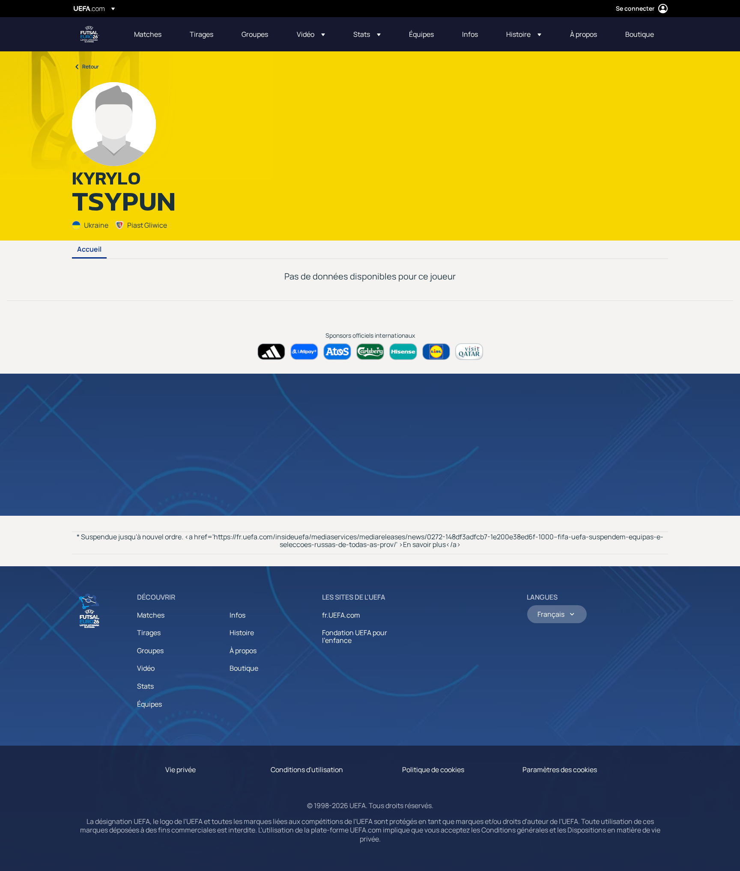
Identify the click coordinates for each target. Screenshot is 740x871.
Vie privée (180, 769)
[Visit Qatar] (469, 351)
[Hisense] (403, 351)
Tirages (149, 632)
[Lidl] (436, 351)
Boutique (244, 668)
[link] (147, 34)
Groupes (150, 650)
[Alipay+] (304, 351)
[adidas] (271, 351)
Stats (145, 686)
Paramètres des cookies (559, 769)
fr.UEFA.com (341, 615)
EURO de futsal (90, 34)
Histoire (242, 632)
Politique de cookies (433, 769)
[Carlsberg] (370, 351)
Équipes (149, 704)
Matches (150, 615)
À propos (243, 650)
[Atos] (337, 351)
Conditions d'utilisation (307, 769)
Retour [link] (90, 66)
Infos (237, 615)
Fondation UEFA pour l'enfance (354, 636)
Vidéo (146, 668)
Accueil (89, 249)
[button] (311, 34)
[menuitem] (151, 34)
